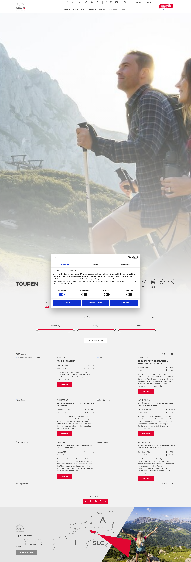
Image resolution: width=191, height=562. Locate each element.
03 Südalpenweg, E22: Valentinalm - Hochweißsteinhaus (156, 447)
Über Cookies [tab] (125, 264)
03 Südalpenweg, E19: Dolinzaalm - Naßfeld (75, 404)
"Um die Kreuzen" (66, 361)
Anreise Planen (26, 553)
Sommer (67, 9)
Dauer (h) (95, 326)
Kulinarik (92, 9)
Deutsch (149, 2)
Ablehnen (67, 303)
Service (102, 9)
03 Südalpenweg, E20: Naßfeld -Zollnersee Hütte (155, 404)
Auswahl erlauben (95, 303)
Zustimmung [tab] (65, 264)
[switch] (84, 294)
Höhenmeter (136, 326)
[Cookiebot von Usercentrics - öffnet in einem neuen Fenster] (129, 257)
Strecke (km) (55, 326)
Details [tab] (95, 264)
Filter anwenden (95, 341)
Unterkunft (117, 9)
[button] (85, 501)
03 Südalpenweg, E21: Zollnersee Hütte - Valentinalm (74, 447)
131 (172, 354)
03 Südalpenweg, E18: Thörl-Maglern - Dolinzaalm (153, 362)
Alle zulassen (124, 303)
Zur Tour (64, 385)
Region (139, 2)
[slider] (37, 330)
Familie (83, 9)
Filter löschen (96, 346)
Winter (75, 9)
